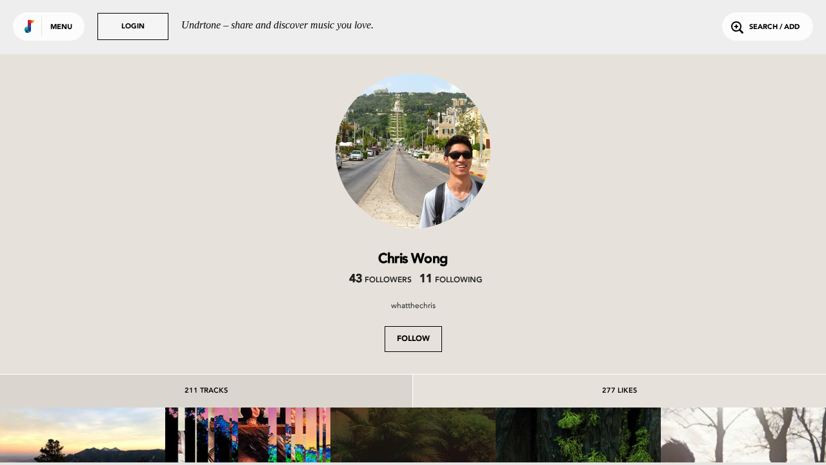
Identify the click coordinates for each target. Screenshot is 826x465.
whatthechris (413, 305)
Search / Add (774, 27)
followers (380, 280)
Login (133, 26)
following (450, 280)
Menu (61, 27)
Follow (413, 339)
